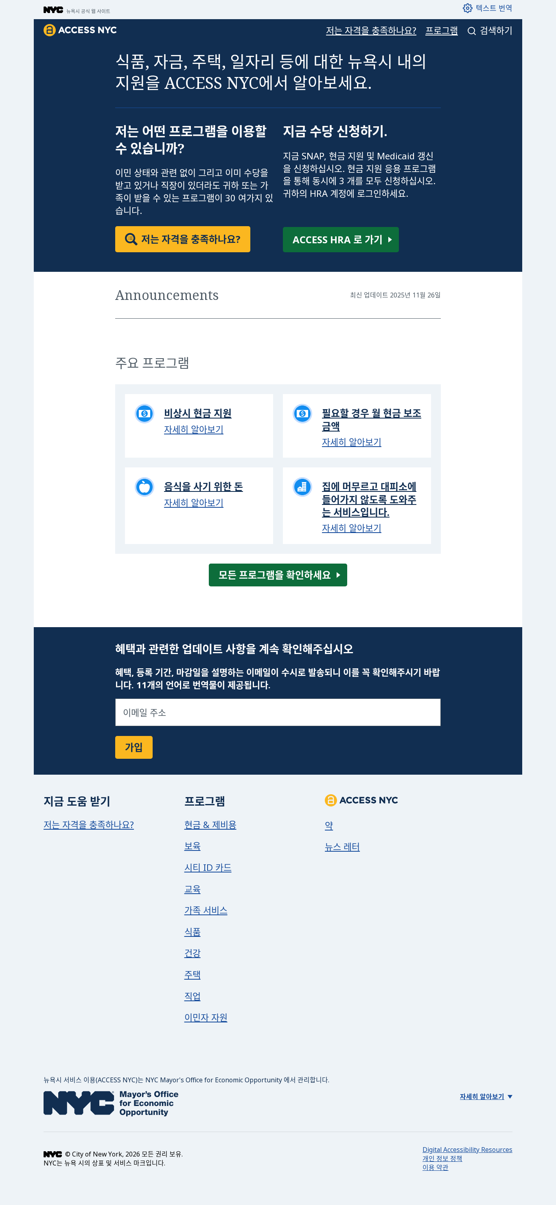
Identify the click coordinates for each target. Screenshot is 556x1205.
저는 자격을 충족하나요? (371, 30)
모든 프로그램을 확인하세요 (275, 575)
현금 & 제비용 (210, 824)
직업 (192, 996)
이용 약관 (435, 1167)
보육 (192, 845)
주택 (192, 974)
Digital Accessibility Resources (467, 1149)
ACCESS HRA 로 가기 (338, 239)
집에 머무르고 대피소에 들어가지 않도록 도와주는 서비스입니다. (369, 499)
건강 (192, 953)
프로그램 (441, 30)
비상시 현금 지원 (198, 413)
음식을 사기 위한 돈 (203, 486)
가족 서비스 (206, 910)
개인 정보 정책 (442, 1158)
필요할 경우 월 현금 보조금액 (371, 419)
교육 (192, 889)
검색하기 (496, 30)
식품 (192, 931)
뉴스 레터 (342, 846)
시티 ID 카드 (208, 867)
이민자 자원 (206, 1017)
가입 (134, 747)
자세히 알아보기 (193, 429)
